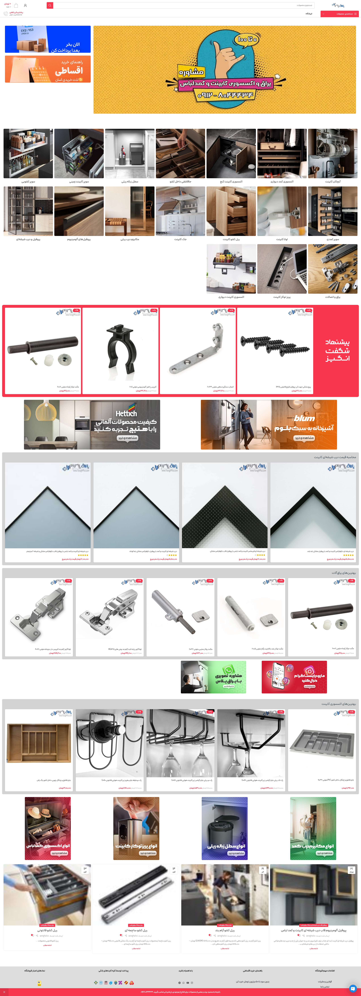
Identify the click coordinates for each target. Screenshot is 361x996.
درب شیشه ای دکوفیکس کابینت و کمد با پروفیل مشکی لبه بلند (330, 551)
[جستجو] (50, 5)
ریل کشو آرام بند (225, 930)
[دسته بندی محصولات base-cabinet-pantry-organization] (79, 157)
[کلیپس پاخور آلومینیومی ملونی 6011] (120, 346)
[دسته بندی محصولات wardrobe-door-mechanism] (129, 214)
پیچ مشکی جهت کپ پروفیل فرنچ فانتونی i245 (293, 386)
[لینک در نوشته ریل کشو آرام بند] (225, 895)
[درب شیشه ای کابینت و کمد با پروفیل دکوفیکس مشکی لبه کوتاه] (136, 505)
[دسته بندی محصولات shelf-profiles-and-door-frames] (28, 214)
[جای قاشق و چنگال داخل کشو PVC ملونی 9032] (322, 743)
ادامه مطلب (314, 948)
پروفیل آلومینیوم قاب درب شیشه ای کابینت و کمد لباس (313, 930)
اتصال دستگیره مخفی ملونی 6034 (220, 386)
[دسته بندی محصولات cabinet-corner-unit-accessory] (231, 157)
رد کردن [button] (4, 992)
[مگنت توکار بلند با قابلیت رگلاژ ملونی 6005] (251, 612)
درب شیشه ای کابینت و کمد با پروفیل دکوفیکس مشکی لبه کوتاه (153, 551)
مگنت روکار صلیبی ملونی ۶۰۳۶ (200, 649)
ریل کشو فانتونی (47, 930)
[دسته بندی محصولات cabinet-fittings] (332, 272)
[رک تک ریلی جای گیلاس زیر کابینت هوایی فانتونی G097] (251, 743)
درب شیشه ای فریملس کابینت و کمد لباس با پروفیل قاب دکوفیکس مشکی (237, 551)
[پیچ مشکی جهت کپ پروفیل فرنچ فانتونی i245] (275, 346)
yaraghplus (310, 935)
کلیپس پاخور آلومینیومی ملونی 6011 (143, 386)
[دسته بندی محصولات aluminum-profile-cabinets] (79, 214)
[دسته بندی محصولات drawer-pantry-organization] (28, 157)
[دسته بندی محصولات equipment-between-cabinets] (231, 272)
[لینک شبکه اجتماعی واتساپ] (184, 983)
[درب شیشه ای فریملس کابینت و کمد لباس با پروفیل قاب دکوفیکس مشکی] (225, 505)
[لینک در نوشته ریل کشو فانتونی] (47, 895)
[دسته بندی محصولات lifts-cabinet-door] (180, 214)
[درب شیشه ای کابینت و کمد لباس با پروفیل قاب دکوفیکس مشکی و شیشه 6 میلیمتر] (48, 505)
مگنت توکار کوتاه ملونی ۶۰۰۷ (68, 386)
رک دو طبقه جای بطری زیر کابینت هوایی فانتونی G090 (122, 780)
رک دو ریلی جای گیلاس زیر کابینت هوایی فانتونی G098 (191, 780)
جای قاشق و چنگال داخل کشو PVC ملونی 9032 (336, 780)
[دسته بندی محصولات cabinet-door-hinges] (282, 214)
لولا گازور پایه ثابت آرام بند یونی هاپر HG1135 (125, 649)
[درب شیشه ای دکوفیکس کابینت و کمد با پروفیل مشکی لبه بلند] (313, 505)
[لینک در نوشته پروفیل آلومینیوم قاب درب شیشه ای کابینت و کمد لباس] (313, 895)
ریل (230, 925)
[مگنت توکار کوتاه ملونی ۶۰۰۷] (43, 346)
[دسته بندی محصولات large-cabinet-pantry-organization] (332, 214)
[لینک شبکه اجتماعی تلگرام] (180, 983)
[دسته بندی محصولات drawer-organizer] (180, 157)
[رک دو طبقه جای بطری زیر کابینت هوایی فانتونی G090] (110, 743)
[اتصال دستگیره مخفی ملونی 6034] (198, 346)
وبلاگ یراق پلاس (306, 925)
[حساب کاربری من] (25, 5)
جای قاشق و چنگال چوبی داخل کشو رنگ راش (54, 780)
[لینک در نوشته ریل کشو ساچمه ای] (136, 895)
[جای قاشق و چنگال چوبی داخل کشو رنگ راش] (39, 743)
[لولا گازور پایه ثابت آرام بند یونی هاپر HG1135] (110, 612)
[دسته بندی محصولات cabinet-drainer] (332, 157)
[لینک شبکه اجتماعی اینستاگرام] (192, 983)
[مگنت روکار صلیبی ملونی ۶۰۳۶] (180, 612)
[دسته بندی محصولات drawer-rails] (231, 214)
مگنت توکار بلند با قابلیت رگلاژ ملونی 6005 (267, 648)
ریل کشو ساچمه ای (136, 930)
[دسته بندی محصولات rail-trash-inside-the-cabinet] (129, 157)
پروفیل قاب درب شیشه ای (319, 925)
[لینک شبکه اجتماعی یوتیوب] (188, 983)
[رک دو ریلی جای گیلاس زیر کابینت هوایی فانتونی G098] (180, 743)
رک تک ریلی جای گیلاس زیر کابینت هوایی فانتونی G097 (262, 780)
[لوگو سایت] (338, 5)
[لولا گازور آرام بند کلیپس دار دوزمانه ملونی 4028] (39, 612)
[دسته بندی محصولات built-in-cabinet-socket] (282, 272)
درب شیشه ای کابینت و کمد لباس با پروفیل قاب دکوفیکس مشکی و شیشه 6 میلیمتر (57, 551)
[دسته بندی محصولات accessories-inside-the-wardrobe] (282, 157)
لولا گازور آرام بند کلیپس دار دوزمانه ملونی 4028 (53, 649)
